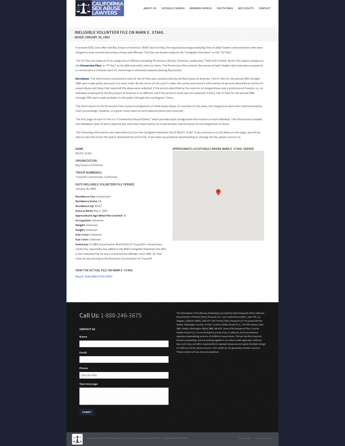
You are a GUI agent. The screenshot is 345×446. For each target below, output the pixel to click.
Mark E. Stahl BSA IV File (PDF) (93, 276)
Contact (265, 8)
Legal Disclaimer (263, 438)
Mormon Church (201, 8)
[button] (218, 192)
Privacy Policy (245, 438)
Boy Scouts (246, 8)
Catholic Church (173, 8)
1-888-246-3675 (121, 315)
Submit (87, 412)
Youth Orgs (225, 8)
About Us (150, 8)
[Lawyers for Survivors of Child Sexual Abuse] (77, 438)
